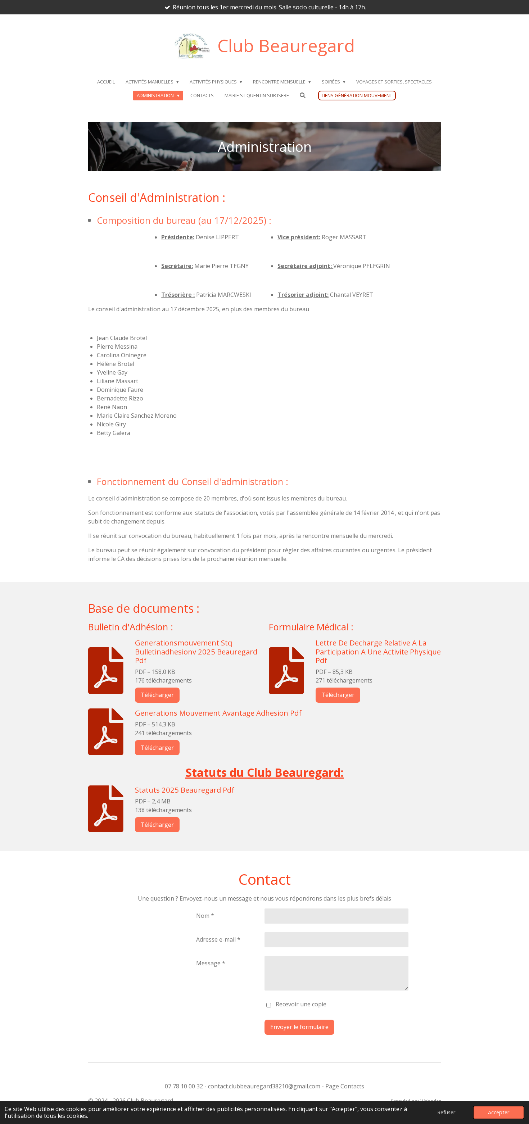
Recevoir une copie (301, 1005)
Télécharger (157, 695)
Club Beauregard (286, 45)
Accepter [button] (498, 1112)
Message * (210, 963)
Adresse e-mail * (218, 939)
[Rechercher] (303, 95)
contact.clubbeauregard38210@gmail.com (264, 1086)
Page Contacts (344, 1086)
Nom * (205, 916)
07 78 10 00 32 (184, 1086)
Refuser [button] (446, 1112)
